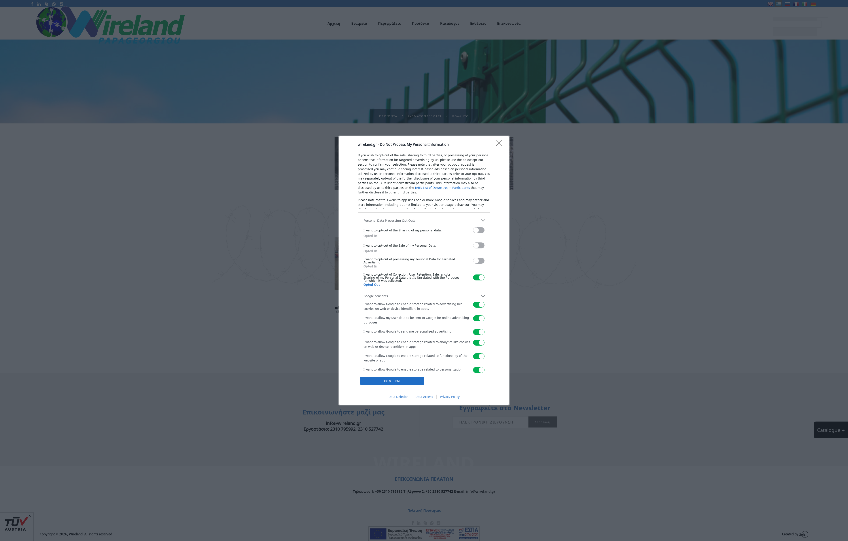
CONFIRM (392, 381)
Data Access (424, 397)
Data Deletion (398, 397)
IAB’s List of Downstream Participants (442, 187)
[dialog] (424, 270)
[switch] (479, 230)
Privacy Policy (450, 397)
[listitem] (424, 220)
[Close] (500, 144)
